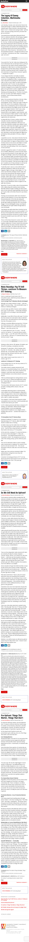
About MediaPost (9, 924)
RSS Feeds (8, 925)
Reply (2, 251)
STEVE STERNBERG (6, 699)
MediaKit (16, 924)
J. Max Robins (5, 22)
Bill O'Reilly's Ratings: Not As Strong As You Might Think (13, 907)
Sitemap (12, 925)
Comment (4, 254)
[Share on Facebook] (2, 231)
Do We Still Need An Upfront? (7, 902)
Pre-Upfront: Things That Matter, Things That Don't (13, 905)
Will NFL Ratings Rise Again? (7, 909)
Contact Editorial (22, 924)
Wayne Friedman (6, 294)
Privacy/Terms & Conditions (11, 927)
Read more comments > (22, 253)
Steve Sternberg (6, 495)
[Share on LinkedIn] (5, 231)
